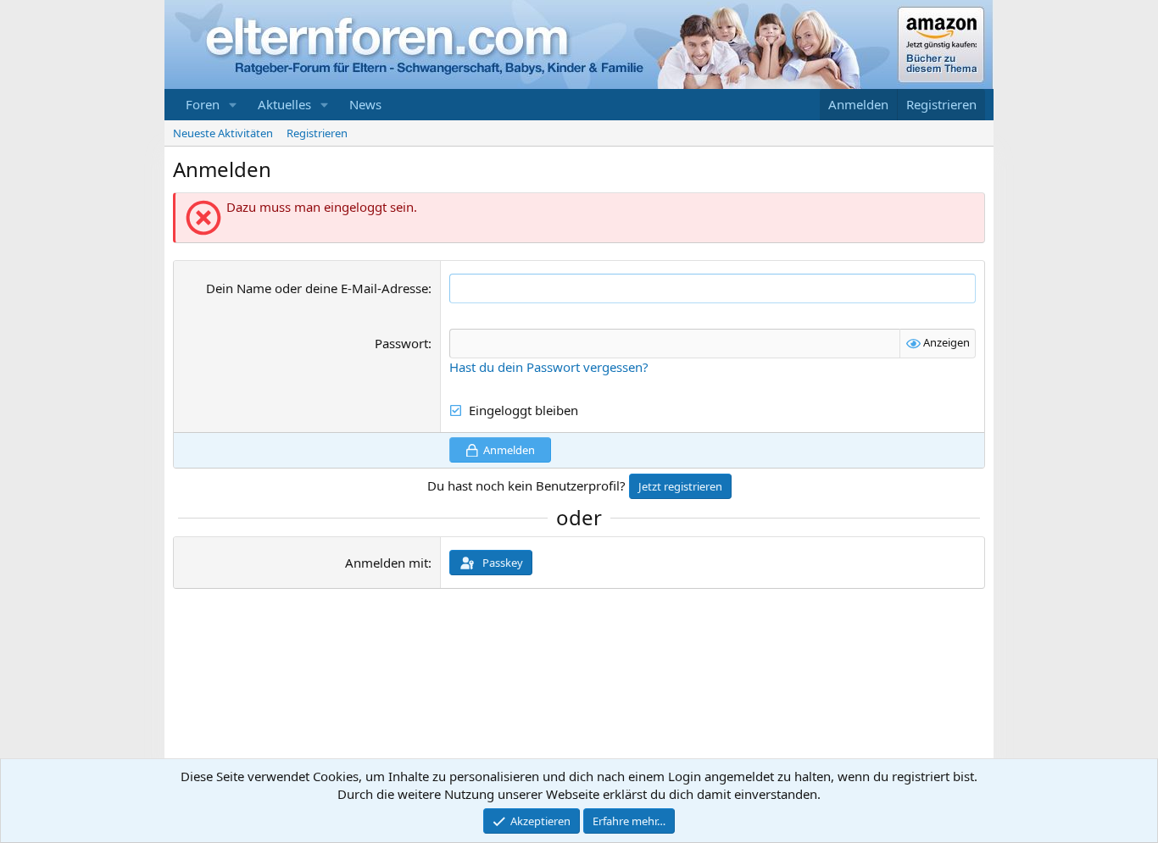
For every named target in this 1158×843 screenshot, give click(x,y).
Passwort (401, 343)
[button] (233, 104)
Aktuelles (284, 104)
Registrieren (317, 133)
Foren (203, 104)
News (365, 104)
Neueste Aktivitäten (223, 133)
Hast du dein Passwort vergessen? (549, 366)
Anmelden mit (386, 562)
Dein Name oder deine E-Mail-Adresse (317, 288)
